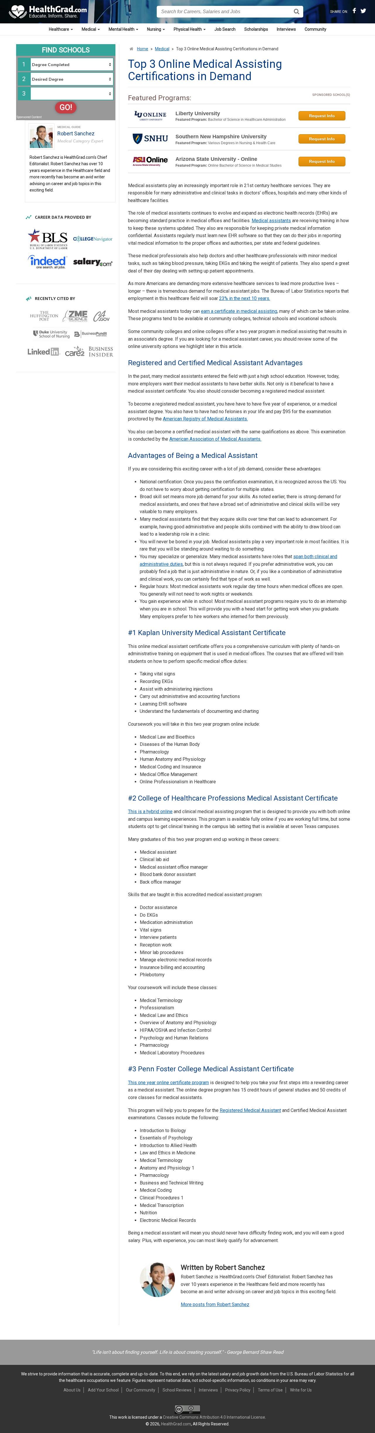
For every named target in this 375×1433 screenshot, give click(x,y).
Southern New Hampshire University (221, 136)
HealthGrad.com (176, 1424)
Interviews (286, 29)
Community (315, 29)
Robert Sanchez (76, 133)
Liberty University (197, 113)
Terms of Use (270, 1390)
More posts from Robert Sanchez (215, 1304)
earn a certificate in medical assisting (239, 311)
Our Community (140, 1390)
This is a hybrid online (150, 811)
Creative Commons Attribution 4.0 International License (214, 1417)
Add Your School (103, 1390)
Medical (89, 29)
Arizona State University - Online (216, 159)
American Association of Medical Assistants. (215, 439)
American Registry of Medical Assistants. (205, 419)
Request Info (322, 115)
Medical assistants (271, 220)
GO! (65, 107)
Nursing (154, 29)
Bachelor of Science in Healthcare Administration (247, 120)
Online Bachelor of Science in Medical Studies (245, 165)
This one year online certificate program (168, 1082)
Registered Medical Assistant (250, 1110)
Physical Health (188, 29)
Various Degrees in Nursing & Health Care (241, 143)
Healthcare (59, 29)
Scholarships (256, 29)
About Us (72, 1390)
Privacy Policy (237, 1390)
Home (142, 48)
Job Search (225, 29)
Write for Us (301, 1390)
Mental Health (122, 29)
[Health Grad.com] (48, 11)
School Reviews (177, 1390)
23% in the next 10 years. (244, 298)
